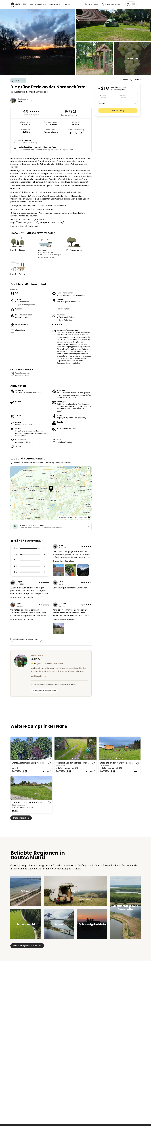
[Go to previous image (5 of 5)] (13, 748)
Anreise (103, 95)
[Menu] (131, 4)
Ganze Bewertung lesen (64, 561)
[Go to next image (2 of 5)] (49, 748)
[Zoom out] (88, 472)
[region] (51, 493)
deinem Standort (64, 463)
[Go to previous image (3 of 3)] (13, 788)
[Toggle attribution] (89, 517)
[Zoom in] (88, 468)
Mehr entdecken (21, 818)
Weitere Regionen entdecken (27, 945)
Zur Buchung (118, 110)
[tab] (28, 758)
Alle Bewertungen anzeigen (26, 639)
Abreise (123, 95)
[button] (51, 489)
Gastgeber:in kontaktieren (44, 690)
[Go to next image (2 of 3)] (49, 788)
